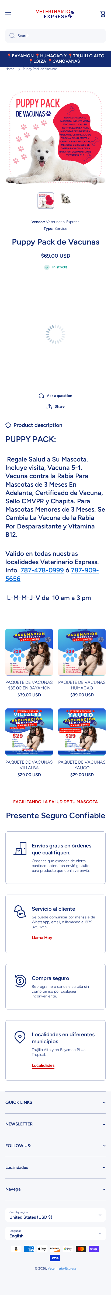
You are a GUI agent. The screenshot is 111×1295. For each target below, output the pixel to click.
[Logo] (55, 14)
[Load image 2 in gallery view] (65, 198)
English (16, 1235)
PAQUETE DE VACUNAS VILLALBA (29, 765)
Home (9, 69)
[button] (56, 406)
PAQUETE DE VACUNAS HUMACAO (82, 685)
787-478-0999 (42, 570)
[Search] (10, 36)
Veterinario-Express (62, 1268)
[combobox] (55, 36)
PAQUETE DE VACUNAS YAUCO (82, 765)
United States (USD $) (30, 1217)
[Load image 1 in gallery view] (45, 200)
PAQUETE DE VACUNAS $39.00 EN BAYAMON (29, 685)
